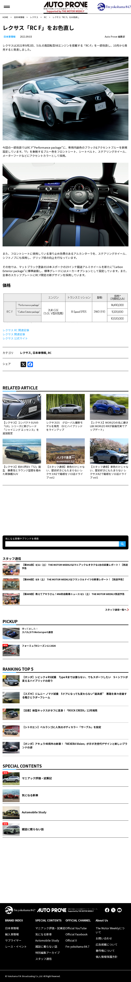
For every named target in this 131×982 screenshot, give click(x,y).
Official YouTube (76, 928)
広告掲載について (107, 944)
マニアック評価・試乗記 (50, 928)
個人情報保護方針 (107, 957)
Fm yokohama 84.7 (77, 946)
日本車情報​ (10, 36)
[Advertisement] (28, 506)
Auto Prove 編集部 (115, 36)
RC (50, 353)
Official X (71, 940)
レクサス (25, 353)
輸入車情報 (12, 934)
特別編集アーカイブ (47, 953)
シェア (7, 364)
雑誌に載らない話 (46, 946)
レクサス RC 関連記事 (16, 330)
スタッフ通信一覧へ (116, 609)
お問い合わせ (104, 938)
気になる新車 (43, 934)
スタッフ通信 (43, 959)
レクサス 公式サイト (15, 338)
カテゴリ (8, 353)
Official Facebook (77, 934)
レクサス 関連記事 (14, 334)
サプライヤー (13, 940)
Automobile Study (47, 940)
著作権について (105, 951)
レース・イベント (16, 946)
